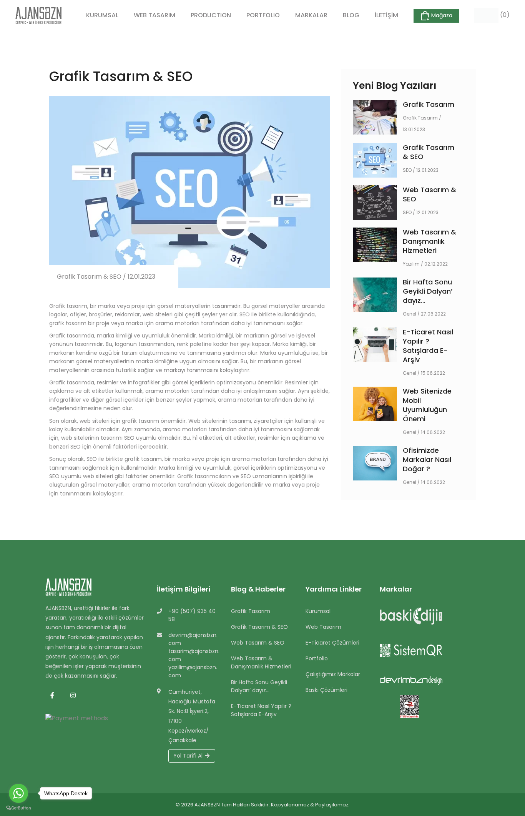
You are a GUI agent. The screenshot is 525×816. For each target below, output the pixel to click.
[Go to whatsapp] (18, 793)
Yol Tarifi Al (188, 755)
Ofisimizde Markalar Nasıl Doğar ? (427, 459)
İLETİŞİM (386, 15)
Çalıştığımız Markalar (333, 674)
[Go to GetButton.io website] (18, 808)
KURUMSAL (102, 15)
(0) (504, 14)
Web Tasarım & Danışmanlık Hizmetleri (429, 241)
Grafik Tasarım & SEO (428, 152)
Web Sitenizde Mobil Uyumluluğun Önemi (427, 405)
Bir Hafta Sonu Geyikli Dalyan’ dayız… (427, 291)
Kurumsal (318, 611)
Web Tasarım (323, 627)
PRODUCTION (211, 15)
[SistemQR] (413, 652)
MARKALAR (311, 15)
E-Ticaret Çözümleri (332, 642)
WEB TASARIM (154, 15)
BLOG (351, 15)
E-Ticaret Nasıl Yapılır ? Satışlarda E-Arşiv (428, 345)
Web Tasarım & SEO (429, 194)
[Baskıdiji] (413, 617)
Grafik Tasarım (428, 104)
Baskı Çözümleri (326, 690)
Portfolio (317, 658)
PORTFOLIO (263, 15)
